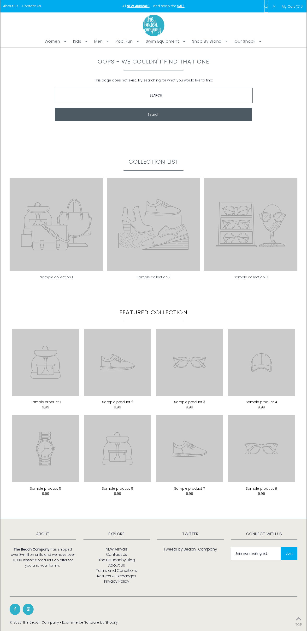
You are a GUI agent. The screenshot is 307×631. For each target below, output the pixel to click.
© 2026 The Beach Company (34, 622)
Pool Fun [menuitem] (124, 41)
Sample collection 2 (154, 277)
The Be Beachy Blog (116, 560)
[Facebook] (15, 609)
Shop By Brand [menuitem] (207, 41)
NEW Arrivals (117, 549)
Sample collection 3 (251, 277)
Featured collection (153, 312)
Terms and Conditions (116, 570)
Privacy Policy (116, 581)
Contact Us (31, 6)
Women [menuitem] (52, 41)
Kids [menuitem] (77, 41)
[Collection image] (56, 269)
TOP (298, 624)
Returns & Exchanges (116, 576)
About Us (10, 6)
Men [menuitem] (98, 41)
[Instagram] (28, 609)
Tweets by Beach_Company (190, 549)
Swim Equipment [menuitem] (162, 41)
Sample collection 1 (56, 277)
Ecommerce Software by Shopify (90, 622)
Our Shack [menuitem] (245, 41)
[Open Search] (266, 6)
